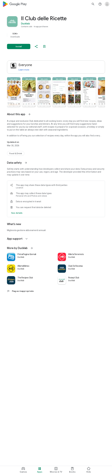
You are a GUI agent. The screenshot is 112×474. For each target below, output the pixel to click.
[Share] (36, 46)
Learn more (24, 69)
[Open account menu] (107, 4)
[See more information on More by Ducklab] (31, 248)
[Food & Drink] (15, 153)
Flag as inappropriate (20, 291)
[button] (13, 92)
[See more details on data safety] (17, 212)
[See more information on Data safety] (25, 162)
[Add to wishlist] (44, 46)
